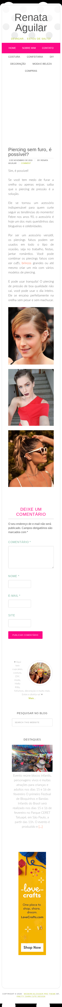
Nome (13, 576)
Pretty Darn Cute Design (31, 996)
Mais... (32, 698)
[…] (40, 826)
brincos (26, 263)
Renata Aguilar (31, 22)
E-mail (14, 595)
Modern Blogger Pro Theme (40, 994)
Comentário (19, 542)
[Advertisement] (31, 110)
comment (26, 163)
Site (11, 615)
